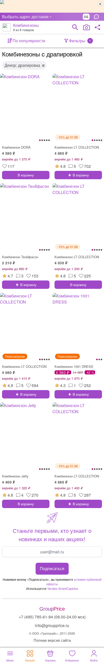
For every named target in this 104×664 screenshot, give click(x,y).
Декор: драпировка (22, 65)
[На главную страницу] (7, 27)
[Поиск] (75, 27)
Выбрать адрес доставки (25, 16)
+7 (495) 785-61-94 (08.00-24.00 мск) (52, 617)
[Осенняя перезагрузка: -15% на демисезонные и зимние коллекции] (52, 6)
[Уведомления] (97, 17)
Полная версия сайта (52, 640)
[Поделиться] (97, 27)
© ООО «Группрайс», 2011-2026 (52, 633)
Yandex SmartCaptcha (62, 588)
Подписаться (52, 568)
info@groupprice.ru (52, 625)
